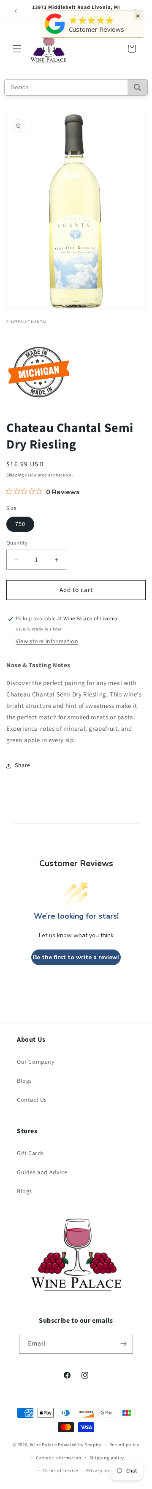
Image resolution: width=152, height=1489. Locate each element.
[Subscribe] (123, 1344)
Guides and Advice (42, 1172)
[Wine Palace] (55, 34)
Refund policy (124, 1445)
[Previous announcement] (15, 11)
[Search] (137, 87)
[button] (17, 48)
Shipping (15, 475)
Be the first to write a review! (76, 957)
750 (20, 524)
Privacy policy (101, 1470)
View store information (47, 641)
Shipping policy (107, 1458)
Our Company (36, 1062)
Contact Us (32, 1100)
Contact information (58, 1458)
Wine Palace (43, 1445)
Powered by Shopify (79, 1445)
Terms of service (60, 1470)
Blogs (24, 1081)
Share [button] (22, 765)
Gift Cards (30, 1153)
